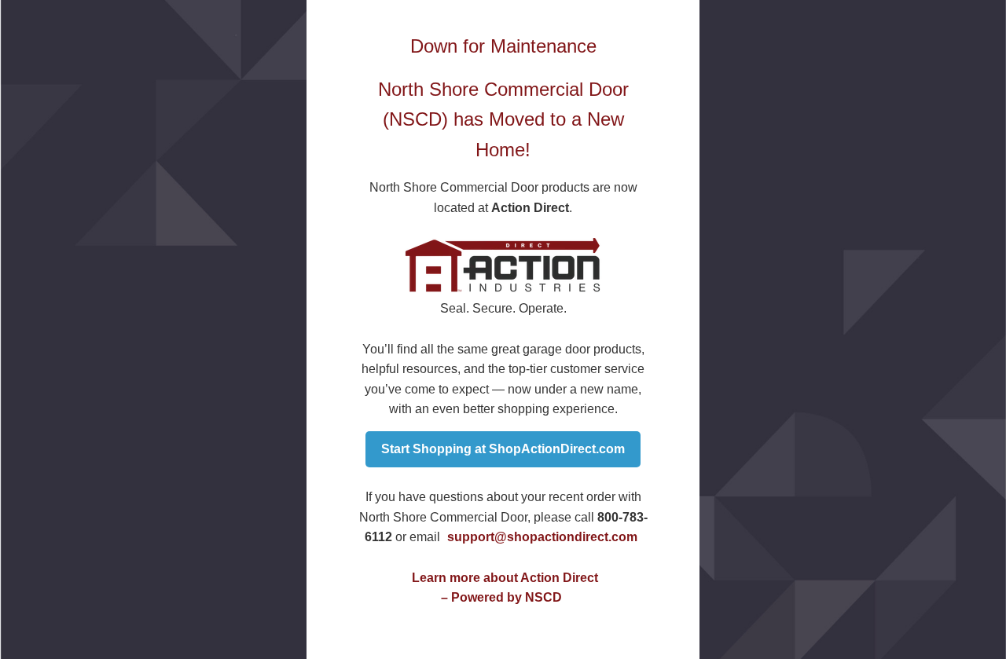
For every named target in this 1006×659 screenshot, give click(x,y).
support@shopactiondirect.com (542, 537)
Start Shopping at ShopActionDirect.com (503, 449)
